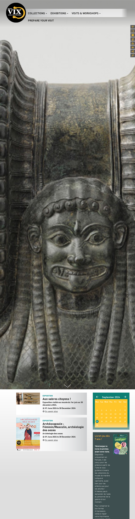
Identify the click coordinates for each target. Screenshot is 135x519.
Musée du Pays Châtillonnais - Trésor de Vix (26, 6)
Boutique (132, 47)
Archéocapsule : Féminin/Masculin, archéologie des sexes (63, 427)
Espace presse (132, 43)
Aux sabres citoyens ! (57, 399)
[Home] (16, 13)
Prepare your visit (41, 20)
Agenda (132, 35)
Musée (132, 31)
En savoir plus (51, 411)
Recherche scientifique (132, 39)
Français (132, 27)
